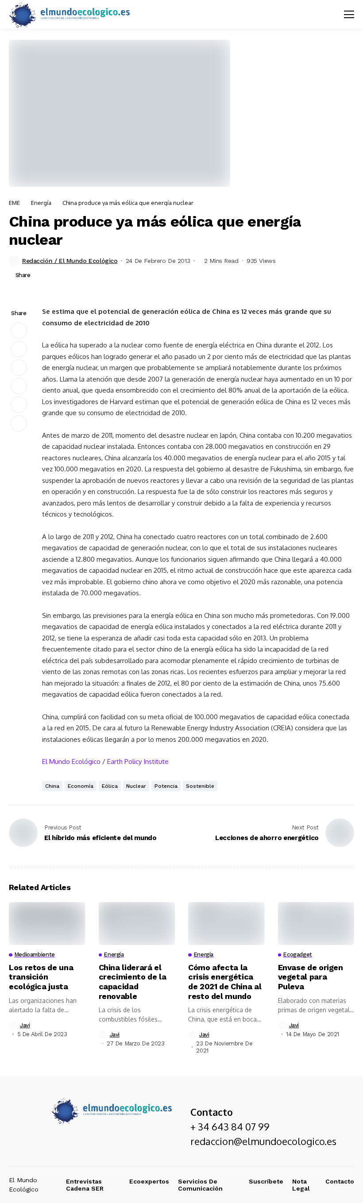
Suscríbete (266, 1181)
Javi (25, 1025)
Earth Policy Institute (138, 761)
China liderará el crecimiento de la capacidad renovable (132, 982)
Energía (41, 202)
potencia (166, 786)
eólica (110, 786)
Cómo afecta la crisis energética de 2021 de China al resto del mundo (224, 982)
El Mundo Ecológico (71, 761)
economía (80, 786)
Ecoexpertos (149, 1181)
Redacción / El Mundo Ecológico (69, 260)
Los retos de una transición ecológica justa (41, 977)
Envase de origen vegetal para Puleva (310, 977)
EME (14, 202)
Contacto (339, 1181)
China (52, 786)
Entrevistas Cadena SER (85, 1185)
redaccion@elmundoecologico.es (263, 1141)
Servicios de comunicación (200, 1185)
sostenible (200, 786)
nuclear (136, 786)
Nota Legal (301, 1185)
